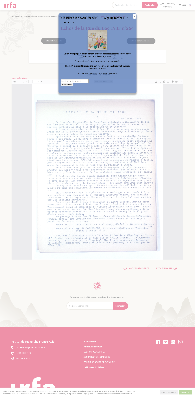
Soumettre (67, 84)
